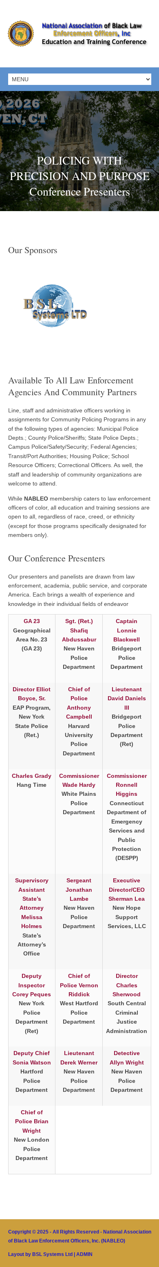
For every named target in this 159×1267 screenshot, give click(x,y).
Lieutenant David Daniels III (127, 698)
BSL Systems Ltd (52, 1254)
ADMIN (84, 1254)
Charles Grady (31, 776)
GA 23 (32, 621)
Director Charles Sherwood (127, 985)
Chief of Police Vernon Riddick (79, 985)
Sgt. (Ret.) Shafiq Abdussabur (79, 630)
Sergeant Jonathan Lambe (79, 889)
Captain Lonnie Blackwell (126, 630)
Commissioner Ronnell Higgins (127, 785)
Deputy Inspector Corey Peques (31, 985)
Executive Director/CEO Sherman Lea (126, 889)
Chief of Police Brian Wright (32, 1121)
